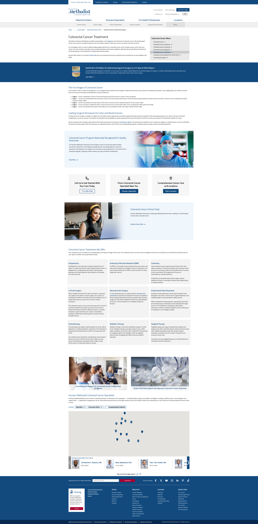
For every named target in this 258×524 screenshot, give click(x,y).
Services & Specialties (115, 20)
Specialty (79, 407)
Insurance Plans (94, 407)
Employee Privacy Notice (146, 522)
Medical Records (182, 501)
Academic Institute (102, 2)
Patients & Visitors (84, 20)
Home (70, 30)
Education (114, 499)
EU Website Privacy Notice (115, 522)
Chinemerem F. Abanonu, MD (91, 462)
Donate (76, 508)
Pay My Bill (181, 499)
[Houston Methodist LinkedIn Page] (177, 480)
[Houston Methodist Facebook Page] (155, 480)
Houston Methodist (137, 492)
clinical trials (93, 55)
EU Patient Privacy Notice (131, 522)
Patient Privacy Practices (100, 522)
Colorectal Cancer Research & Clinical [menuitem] (166, 55)
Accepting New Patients (117, 407)
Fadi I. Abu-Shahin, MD (158, 462)
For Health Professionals (149, 20)
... (74, 30)
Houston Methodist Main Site (81, 2)
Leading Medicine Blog (163, 501)
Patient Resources (182, 503)
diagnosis (110, 41)
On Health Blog (161, 499)
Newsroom (160, 497)
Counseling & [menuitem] (159, 57)
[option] (98, 374)
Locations (178, 20)
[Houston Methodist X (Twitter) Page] (161, 480)
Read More (72, 160)
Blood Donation (136, 516)
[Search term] (185, 14)
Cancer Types (81, 30)
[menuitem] (80, 2)
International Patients (129, 2)
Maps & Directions (183, 497)
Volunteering (135, 501)
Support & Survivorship (155, 24)
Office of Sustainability (138, 514)
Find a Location (170, 191)
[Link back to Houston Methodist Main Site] (82, 12)
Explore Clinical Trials (137, 224)
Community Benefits (137, 495)
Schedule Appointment (183, 495)
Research (114, 501)
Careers (144, 2)
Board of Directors (136, 505)
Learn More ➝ (90, 77)
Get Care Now (170, 10)
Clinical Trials (181, 505)
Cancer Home (81, 24)
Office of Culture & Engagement (140, 497)
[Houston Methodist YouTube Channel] (166, 480)
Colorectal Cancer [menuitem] (162, 44)
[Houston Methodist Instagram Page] (172, 480)
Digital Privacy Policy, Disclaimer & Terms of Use (80, 522)
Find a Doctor (158, 10)
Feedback (160, 503)
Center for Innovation (137, 512)
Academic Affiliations (137, 507)
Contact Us (160, 492)
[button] (121, 434)
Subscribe (127, 480)
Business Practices (137, 509)
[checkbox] (116, 407)
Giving (115, 2)
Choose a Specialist (129, 191)
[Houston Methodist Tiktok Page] (188, 480)
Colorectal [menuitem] (158, 42)
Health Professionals (117, 497)
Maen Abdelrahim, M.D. (123, 462)
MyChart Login (183, 10)
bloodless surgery (125, 122)
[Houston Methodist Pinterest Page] (183, 480)
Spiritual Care (135, 503)
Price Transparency (183, 509)
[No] (140, 474)
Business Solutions (183, 507)
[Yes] (137, 474)
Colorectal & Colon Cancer (94, 30)
